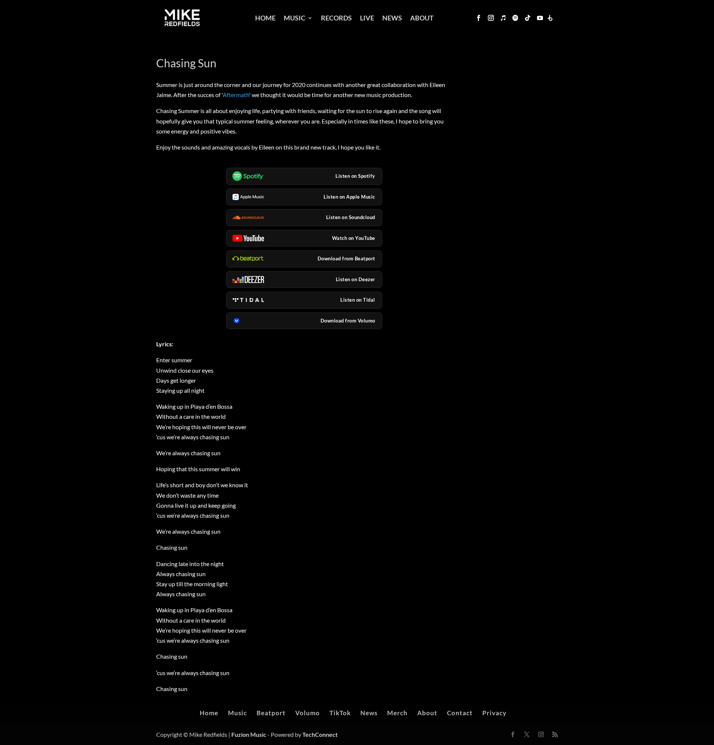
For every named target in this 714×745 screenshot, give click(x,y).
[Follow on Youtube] (540, 18)
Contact (460, 713)
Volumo (307, 713)
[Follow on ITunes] (503, 18)
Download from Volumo (348, 321)
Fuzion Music (248, 734)
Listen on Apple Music (349, 197)
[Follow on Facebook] (479, 18)
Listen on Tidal (357, 300)
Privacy (494, 713)
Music (294, 18)
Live (367, 18)
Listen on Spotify (355, 176)
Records (336, 18)
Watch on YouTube (353, 238)
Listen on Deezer (355, 279)
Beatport (271, 713)
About (422, 18)
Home (265, 18)
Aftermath (236, 94)
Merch (397, 713)
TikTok (340, 713)
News (392, 18)
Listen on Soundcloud (350, 217)
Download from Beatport (346, 258)
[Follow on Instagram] (491, 18)
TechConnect (320, 734)
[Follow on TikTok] (528, 18)
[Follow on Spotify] (515, 18)
